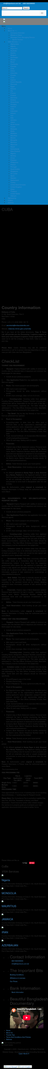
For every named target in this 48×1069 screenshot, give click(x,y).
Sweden (13, 178)
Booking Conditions (17, 975)
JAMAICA (7, 919)
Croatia (13, 75)
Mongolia (14, 140)
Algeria (13, 46)
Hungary (14, 104)
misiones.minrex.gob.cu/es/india (19, 329)
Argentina (14, 48)
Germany (14, 97)
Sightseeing (11, 198)
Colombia (14, 73)
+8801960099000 (28, 3)
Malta (13, 131)
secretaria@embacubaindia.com (17, 325)
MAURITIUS (9, 906)
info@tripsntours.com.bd (12, 3)
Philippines (14, 162)
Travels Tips (10, 1035)
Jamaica (14, 120)
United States (15, 193)
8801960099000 (17, 961)
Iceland (13, 106)
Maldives (14, 133)
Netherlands (15, 149)
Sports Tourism (17, 39)
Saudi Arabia (15, 169)
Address (10, 202)
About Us (11, 30)
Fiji (12, 91)
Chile (12, 68)
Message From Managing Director (23, 37)
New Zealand (15, 151)
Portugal (14, 167)
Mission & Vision (16, 35)
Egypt (13, 86)
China (13, 71)
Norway (13, 156)
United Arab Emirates (18, 185)
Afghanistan (15, 44)
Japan (13, 122)
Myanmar (14, 144)
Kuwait (13, 126)
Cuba (12, 77)
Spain (13, 176)
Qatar (13, 189)
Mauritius (14, 135)
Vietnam (13, 196)
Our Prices (13, 981)
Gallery (10, 200)
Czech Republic (16, 82)
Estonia (13, 89)
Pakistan (14, 160)
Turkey (13, 182)
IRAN (5, 932)
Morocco (14, 142)
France (13, 93)
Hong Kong (15, 102)
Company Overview (17, 33)
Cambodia (14, 64)
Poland (13, 164)
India (12, 109)
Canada (13, 66)
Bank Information (17, 992)
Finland (13, 95)
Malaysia (14, 129)
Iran (12, 115)
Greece (13, 100)
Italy (12, 118)
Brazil (13, 62)
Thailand (14, 191)
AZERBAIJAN (10, 945)
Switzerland (15, 180)
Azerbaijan (14, 57)
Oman (13, 158)
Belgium (13, 55)
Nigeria (13, 153)
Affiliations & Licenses (17, 978)
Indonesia (14, 111)
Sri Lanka (14, 173)
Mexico (13, 138)
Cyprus (13, 80)
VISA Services (12, 42)
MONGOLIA (9, 893)
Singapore (14, 171)
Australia (14, 51)
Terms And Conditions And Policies (18, 1037)
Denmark (14, 84)
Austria (13, 53)
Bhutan (13, 60)
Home (9, 28)
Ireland (13, 113)
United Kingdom (16, 187)
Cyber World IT (24, 1053)
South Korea (15, 124)
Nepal (13, 147)
